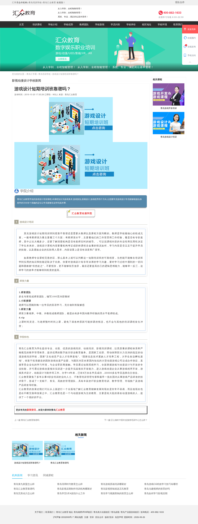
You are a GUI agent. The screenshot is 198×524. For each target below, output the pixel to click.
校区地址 (146, 24)
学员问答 (115, 24)
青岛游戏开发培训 (168, 108)
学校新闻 (99, 24)
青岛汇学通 (32, 74)
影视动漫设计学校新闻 (26, 80)
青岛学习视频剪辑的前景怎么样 (117, 493)
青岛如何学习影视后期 (155, 493)
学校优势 (68, 24)
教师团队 (84, 24)
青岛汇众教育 (49, 2)
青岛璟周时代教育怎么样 (70, 484)
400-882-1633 (172, 12)
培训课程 (37, 24)
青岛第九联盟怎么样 (24, 484)
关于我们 (39, 511)
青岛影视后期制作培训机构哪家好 (74, 488)
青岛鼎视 (115, 511)
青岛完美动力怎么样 (24, 493)
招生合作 (180, 2)
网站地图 (79, 517)
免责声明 (119, 517)
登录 (92, 517)
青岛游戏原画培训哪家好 (113, 484)
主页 (21, 24)
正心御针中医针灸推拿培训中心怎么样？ (129, 419)
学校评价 (131, 24)
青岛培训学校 (44, 74)
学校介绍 (52, 24)
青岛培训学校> (36, 2)
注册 (86, 517)
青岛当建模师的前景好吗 (157, 488)
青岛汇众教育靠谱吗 (30, 419)
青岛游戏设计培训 (168, 136)
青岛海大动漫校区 (101, 511)
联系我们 (178, 24)
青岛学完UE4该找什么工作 (71, 493)
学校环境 (162, 24)
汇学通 (15, 2)
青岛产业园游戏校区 (130, 511)
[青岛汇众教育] (32, 12)
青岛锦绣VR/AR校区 (83, 511)
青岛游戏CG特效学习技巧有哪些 (161, 484)
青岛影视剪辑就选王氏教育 (115, 488)
